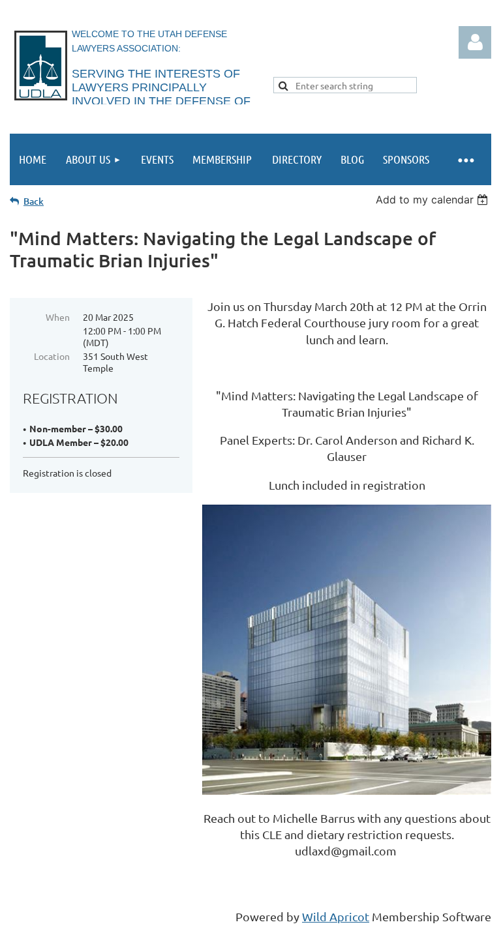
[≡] (465, 159)
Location (52, 356)
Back (33, 201)
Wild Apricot (335, 916)
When (58, 317)
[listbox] (433, 199)
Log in (475, 42)
